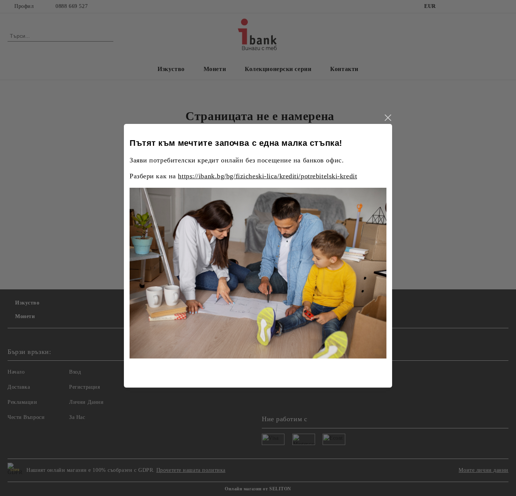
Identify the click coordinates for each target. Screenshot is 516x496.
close (387, 117)
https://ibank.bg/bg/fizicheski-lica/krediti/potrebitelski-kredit (267, 176)
